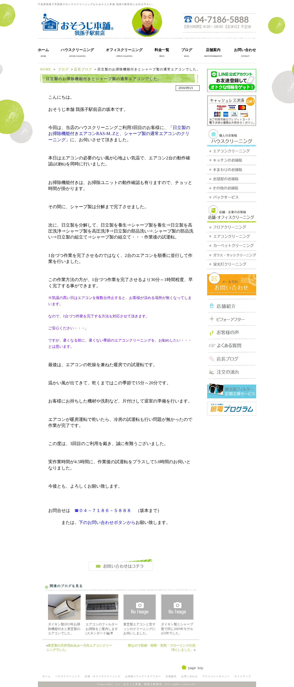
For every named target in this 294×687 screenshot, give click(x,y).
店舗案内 (213, 50)
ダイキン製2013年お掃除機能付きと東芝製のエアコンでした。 (64, 629)
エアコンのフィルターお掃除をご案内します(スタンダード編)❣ (102, 629)
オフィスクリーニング (124, 50)
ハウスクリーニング (77, 50)
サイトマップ (243, 676)
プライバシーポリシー (216, 676)
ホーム (43, 50)
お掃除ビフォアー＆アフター (143, 676)
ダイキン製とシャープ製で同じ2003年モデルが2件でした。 (177, 629)
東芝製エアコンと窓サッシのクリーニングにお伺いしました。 (139, 629)
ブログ (186, 50)
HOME (45, 69)
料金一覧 (162, 50)
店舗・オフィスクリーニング (103, 676)
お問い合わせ (245, 50)
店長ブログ (83, 69)
